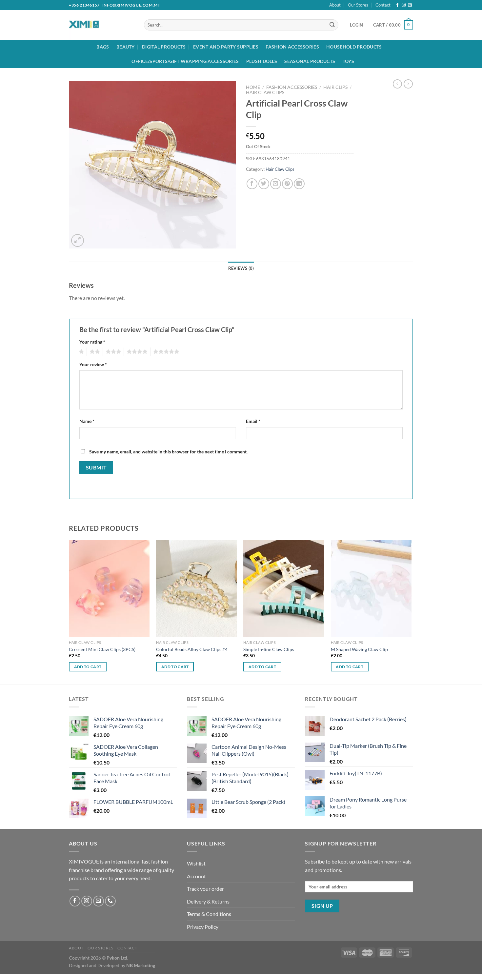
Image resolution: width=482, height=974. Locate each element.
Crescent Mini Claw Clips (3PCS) (102, 649)
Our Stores (358, 5)
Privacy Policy (202, 927)
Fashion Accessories (292, 47)
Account (196, 876)
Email (253, 421)
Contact (383, 5)
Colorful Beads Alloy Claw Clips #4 (192, 649)
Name (86, 421)
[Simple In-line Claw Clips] (283, 588)
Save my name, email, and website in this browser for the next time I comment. (168, 451)
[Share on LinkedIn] (299, 183)
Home (253, 87)
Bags (102, 47)
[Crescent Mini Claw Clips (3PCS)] (109, 588)
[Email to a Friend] (275, 183)
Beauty (125, 47)
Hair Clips (335, 87)
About (335, 5)
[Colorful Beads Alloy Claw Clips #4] (196, 588)
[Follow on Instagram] (404, 5)
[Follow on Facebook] (397, 5)
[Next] (411, 612)
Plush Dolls (261, 61)
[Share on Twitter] (263, 183)
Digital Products (164, 47)
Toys (348, 61)
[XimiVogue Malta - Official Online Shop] (96, 25)
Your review (93, 364)
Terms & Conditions (209, 914)
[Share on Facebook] (252, 183)
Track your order (205, 888)
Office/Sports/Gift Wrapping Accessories (185, 61)
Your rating (92, 342)
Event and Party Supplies (225, 47)
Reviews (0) (241, 268)
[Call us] (110, 901)
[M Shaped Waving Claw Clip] (371, 588)
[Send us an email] (410, 5)
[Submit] (332, 24)
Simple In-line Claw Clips (268, 649)
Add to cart (88, 667)
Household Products (354, 47)
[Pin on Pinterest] (287, 183)
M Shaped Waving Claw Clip (359, 649)
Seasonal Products (309, 61)
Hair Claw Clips (265, 92)
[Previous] (69, 612)
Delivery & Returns (208, 901)
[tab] (241, 268)
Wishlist (196, 863)
